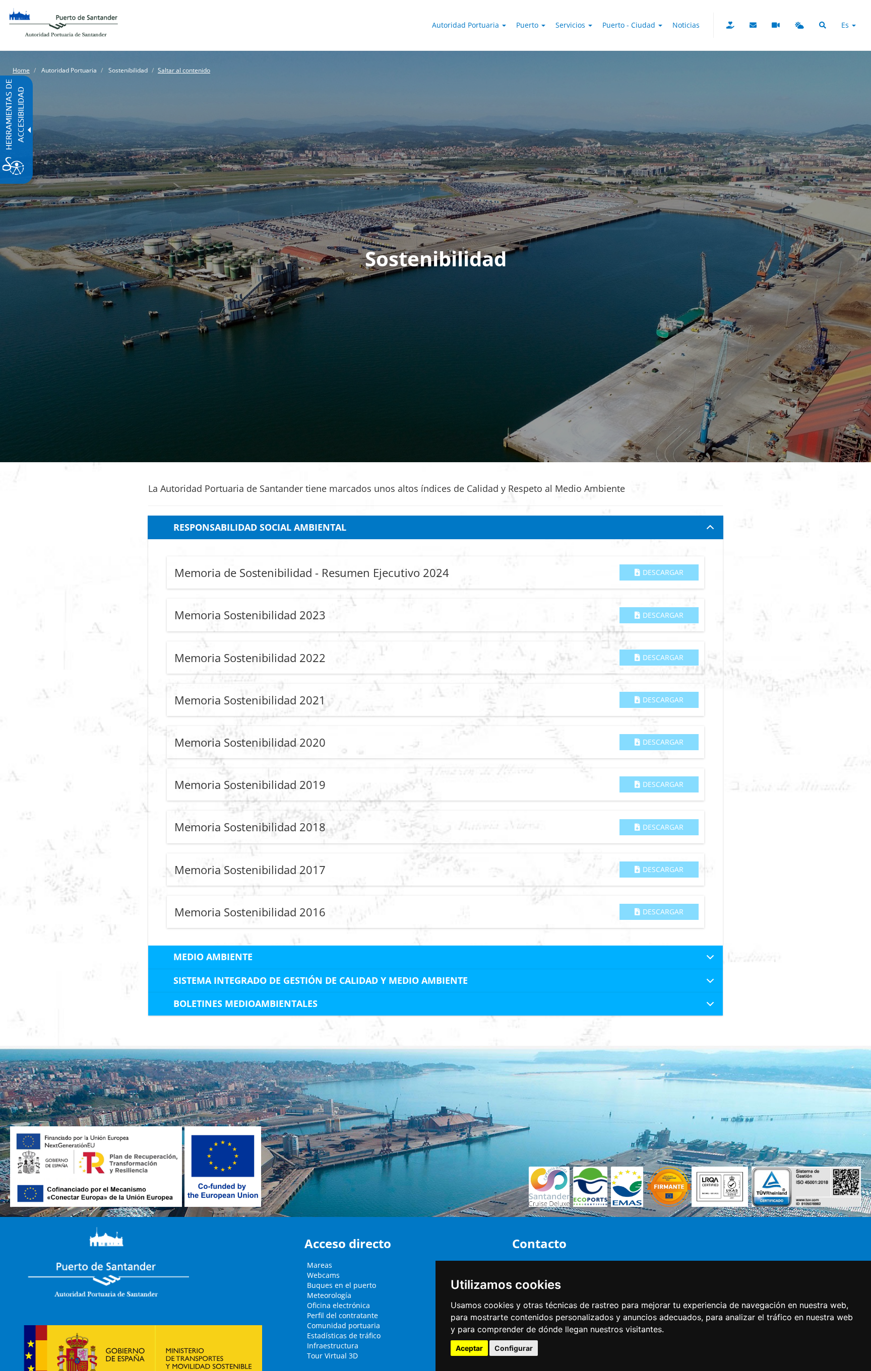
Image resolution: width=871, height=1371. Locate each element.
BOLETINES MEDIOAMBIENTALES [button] (245, 1003)
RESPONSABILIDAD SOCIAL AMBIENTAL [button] (259, 527)
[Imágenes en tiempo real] (775, 25)
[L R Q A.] (669, 1187)
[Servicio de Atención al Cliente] (753, 25)
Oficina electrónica (338, 1305)
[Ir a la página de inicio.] (63, 12)
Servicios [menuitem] (571, 25)
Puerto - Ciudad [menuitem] (629, 25)
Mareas (319, 1265)
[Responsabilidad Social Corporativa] (730, 25)
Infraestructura (332, 1345)
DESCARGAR (663, 572)
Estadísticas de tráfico (344, 1335)
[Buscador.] (823, 25)
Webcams (323, 1275)
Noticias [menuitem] (686, 25)
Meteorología (329, 1295)
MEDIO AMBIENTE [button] (213, 957)
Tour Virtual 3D (332, 1355)
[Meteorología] (799, 25)
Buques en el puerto (341, 1285)
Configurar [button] (513, 1348)
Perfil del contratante (342, 1315)
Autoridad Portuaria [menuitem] (466, 25)
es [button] (846, 25)
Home (21, 70)
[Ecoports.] (592, 1187)
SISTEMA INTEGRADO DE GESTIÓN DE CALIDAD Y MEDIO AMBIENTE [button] (320, 980)
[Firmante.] (629, 1187)
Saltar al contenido (184, 70)
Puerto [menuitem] (528, 25)
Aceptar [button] (469, 1348)
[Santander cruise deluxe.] (551, 1187)
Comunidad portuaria (343, 1325)
